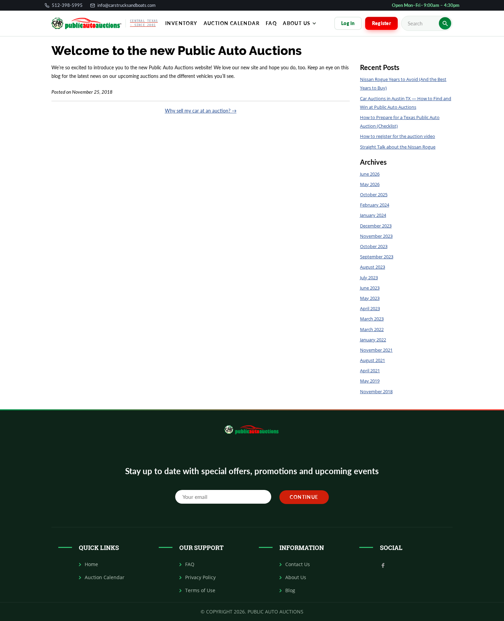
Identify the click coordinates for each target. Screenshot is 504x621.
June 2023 (370, 288)
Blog (290, 590)
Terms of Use (200, 590)
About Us (296, 23)
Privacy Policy (200, 577)
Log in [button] (348, 23)
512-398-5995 (67, 5)
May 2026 (370, 184)
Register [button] (381, 23)
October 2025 (373, 194)
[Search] (445, 23)
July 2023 (369, 277)
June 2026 (370, 174)
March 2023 (372, 319)
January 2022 (373, 340)
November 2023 (376, 236)
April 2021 (370, 370)
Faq (271, 23)
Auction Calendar (232, 23)
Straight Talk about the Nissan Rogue (397, 147)
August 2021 (372, 360)
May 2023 (370, 298)
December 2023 (376, 226)
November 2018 (376, 391)
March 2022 (372, 329)
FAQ (189, 564)
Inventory (181, 23)
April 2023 (370, 308)
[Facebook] (383, 564)
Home (91, 564)
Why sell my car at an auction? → (201, 111)
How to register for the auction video (397, 136)
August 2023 (372, 267)
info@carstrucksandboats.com (126, 5)
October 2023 (373, 246)
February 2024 (374, 205)
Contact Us (297, 564)
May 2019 (370, 381)
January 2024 (373, 215)
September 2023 (376, 257)
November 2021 (376, 350)
